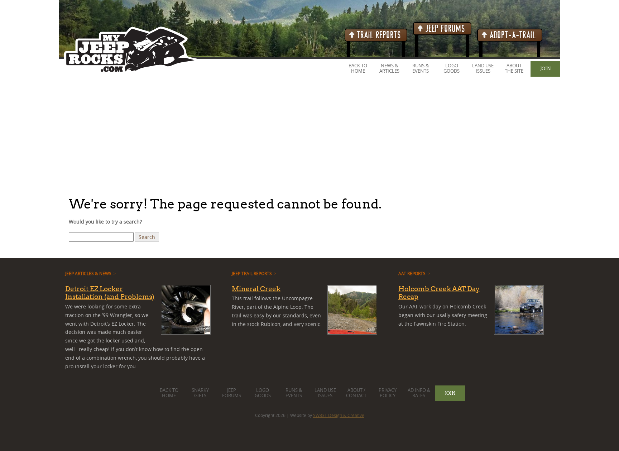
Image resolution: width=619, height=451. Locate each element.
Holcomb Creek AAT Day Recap (439, 292)
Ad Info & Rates (419, 393)
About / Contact (356, 393)
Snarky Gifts (200, 393)
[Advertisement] (215, 136)
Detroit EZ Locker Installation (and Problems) (109, 292)
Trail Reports (378, 35)
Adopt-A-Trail (512, 35)
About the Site (514, 68)
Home (358, 71)
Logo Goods (451, 68)
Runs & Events (420, 68)
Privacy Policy (388, 393)
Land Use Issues (483, 68)
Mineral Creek (256, 288)
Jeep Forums (444, 29)
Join (545, 68)
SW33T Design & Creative (338, 415)
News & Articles (389, 68)
